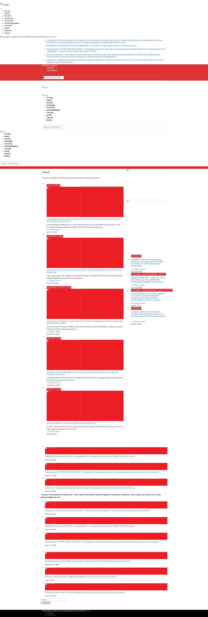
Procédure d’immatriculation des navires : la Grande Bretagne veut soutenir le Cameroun (84, 271)
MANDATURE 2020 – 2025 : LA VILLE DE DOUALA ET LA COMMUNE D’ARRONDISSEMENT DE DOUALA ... (148, 279)
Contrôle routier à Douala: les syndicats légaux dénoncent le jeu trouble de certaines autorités (82, 373)
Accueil (7, 11)
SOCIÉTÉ (60, 287)
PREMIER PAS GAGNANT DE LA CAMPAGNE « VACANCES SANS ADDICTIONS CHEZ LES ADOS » (92, 45)
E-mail (43, 600)
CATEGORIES (52, 70)
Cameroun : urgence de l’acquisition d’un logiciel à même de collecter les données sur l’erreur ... (91, 487)
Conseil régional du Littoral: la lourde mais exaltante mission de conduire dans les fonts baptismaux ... (148, 314)
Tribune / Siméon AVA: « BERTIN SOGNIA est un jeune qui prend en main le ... (82, 576)
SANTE (7, 13)
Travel (49, 185)
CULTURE (8, 26)
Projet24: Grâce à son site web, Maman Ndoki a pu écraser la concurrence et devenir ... (86, 592)
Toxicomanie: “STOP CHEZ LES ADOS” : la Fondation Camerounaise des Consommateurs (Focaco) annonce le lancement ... (103, 472)
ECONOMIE (8, 18)
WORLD (7, 33)
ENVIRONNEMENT (12, 23)
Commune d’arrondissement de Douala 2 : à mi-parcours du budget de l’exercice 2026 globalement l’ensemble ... (147, 262)
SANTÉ (161, 290)
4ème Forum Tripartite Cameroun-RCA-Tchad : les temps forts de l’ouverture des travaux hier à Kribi (85, 322)
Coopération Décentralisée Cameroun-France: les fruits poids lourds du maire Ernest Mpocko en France (84, 220)
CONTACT (50, 68)
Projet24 (53, 37)
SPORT (7, 28)
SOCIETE (7, 16)
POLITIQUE (8, 21)
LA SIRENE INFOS (54, 229)
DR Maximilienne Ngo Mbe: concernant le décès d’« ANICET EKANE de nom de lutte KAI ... (88, 561)
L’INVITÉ (7, 31)
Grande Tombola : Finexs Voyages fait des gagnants (71, 423)
